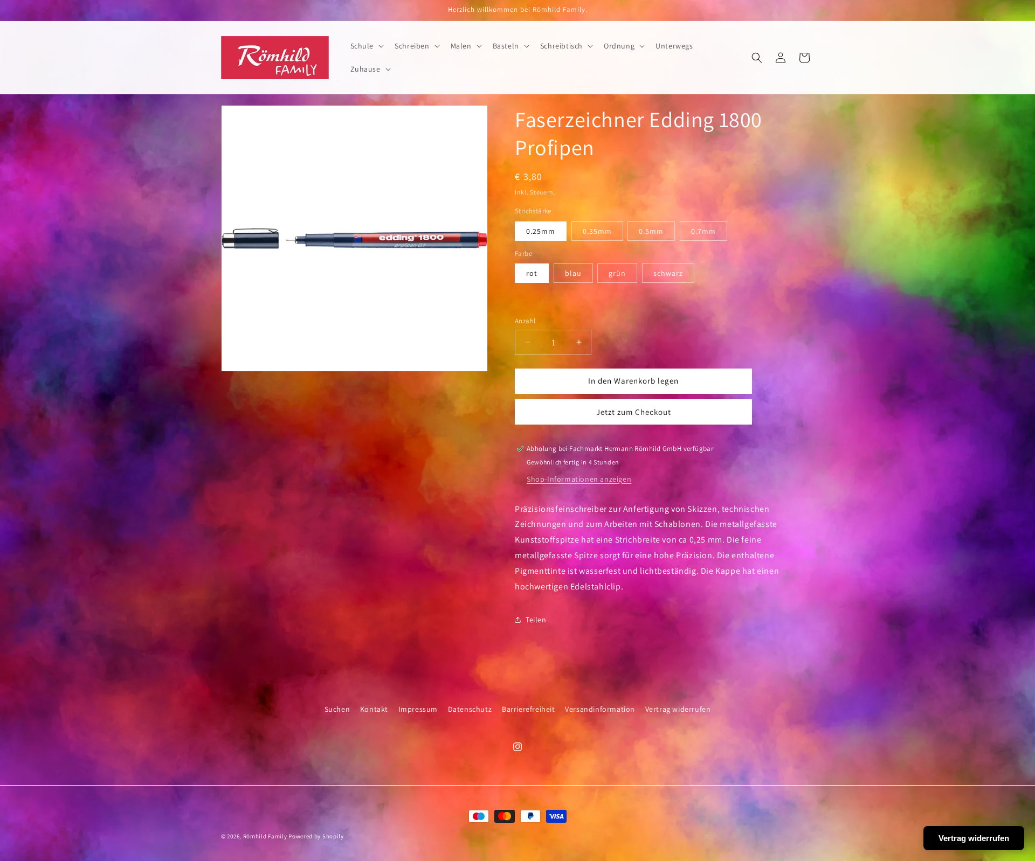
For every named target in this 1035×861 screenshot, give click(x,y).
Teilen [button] (536, 619)
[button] (366, 45)
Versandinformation (600, 709)
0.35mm (597, 231)
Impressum (418, 709)
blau (573, 273)
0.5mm (651, 231)
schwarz (668, 273)
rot (531, 273)
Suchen (337, 709)
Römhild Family (265, 836)
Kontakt (374, 709)
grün (617, 273)
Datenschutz (470, 709)
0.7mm (703, 231)
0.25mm (540, 231)
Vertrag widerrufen (678, 709)
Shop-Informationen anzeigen (579, 479)
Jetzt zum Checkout (633, 412)
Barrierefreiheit (528, 709)
